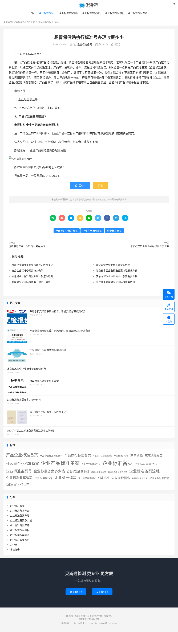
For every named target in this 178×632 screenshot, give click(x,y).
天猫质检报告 (120, 478)
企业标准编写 (65, 478)
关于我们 (102, 591)
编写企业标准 (17, 484)
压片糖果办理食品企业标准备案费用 (115, 281)
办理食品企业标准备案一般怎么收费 (31, 281)
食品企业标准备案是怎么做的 (27, 270)
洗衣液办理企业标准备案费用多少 (27, 246)
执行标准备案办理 (139, 478)
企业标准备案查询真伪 (117, 472)
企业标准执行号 (43, 478)
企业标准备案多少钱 (49, 471)
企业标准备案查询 (137, 13)
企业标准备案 (46, 13)
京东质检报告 (154, 455)
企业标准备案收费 (78, 471)
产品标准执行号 (121, 455)
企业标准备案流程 (114, 13)
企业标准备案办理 (69, 13)
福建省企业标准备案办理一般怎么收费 (32, 276)
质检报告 (15, 549)
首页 (33, 13)
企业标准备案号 (19, 471)
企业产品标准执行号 (91, 464)
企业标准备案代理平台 (89, 5)
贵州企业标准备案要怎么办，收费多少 (32, 264)
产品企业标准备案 (22, 455)
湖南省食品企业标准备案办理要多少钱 (116, 270)
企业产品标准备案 (92, 230)
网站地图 (108, 616)
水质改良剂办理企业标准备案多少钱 (149, 246)
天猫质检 (103, 478)
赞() (115, 44)
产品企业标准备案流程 (51, 455)
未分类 (13, 544)
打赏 (100, 185)
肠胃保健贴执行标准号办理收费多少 (89, 37)
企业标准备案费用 (19, 539)
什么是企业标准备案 (67, 230)
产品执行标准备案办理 (102, 456)
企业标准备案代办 (146, 464)
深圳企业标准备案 (159, 478)
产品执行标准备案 (77, 455)
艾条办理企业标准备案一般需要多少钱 (116, 276)
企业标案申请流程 (86, 478)
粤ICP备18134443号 (89, 619)
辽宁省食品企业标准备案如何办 (113, 264)
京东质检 (136, 455)
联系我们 (76, 591)
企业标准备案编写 (92, 13)
